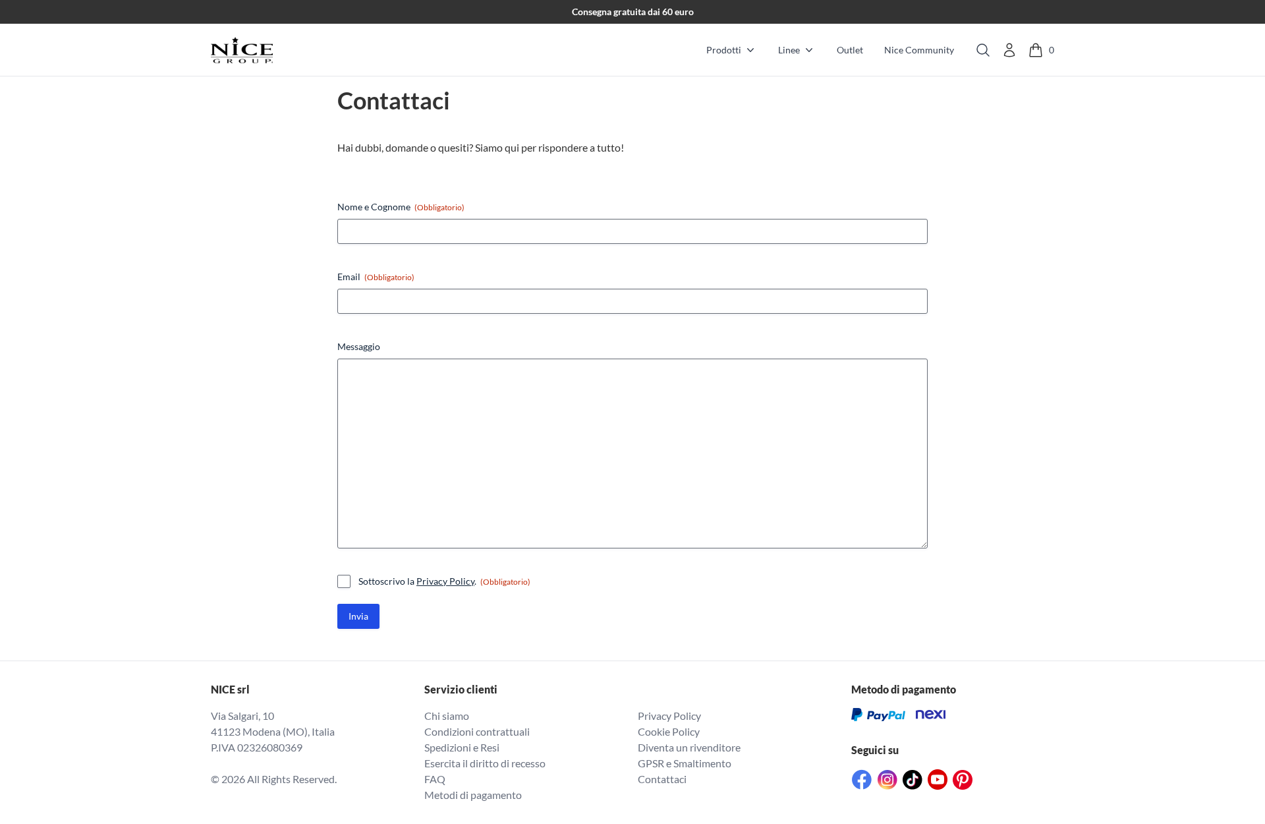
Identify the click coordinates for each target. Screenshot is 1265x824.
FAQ (434, 779)
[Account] (1009, 50)
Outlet (850, 49)
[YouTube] (937, 779)
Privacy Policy (445, 581)
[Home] (242, 50)
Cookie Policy (669, 731)
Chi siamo (446, 715)
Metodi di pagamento (473, 794)
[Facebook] (861, 779)
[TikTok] (912, 780)
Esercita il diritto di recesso (485, 763)
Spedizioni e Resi (461, 747)
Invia (358, 616)
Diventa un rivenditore (689, 747)
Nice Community (919, 49)
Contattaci (662, 779)
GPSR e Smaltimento (684, 763)
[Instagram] (887, 780)
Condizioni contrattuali (477, 731)
